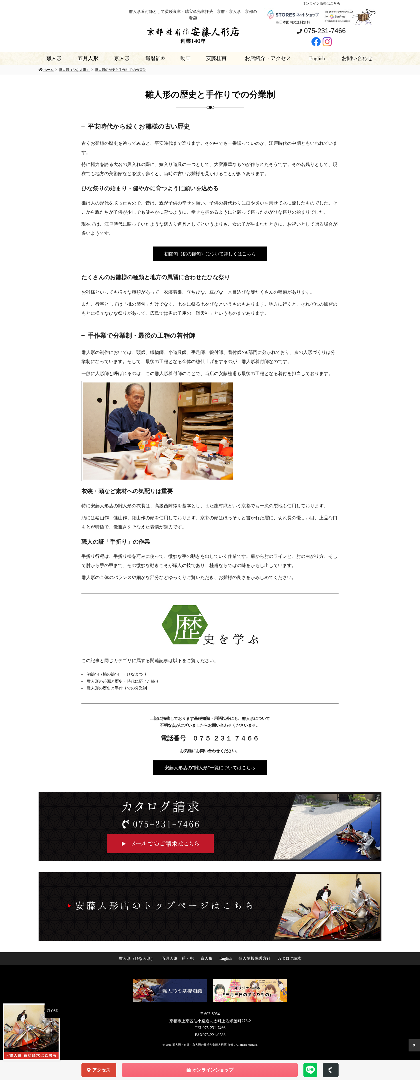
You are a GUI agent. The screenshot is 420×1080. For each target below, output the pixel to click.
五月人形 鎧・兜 (178, 958)
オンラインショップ (212, 1069)
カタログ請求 (289, 958)
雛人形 (54, 58)
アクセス (101, 1069)
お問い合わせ (357, 58)
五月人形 (88, 58)
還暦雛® (155, 58)
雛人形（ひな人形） (137, 958)
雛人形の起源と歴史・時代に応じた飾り (123, 681)
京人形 (122, 58)
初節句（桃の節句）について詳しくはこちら (210, 253)
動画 (185, 58)
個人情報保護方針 (255, 958)
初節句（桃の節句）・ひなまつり (117, 674)
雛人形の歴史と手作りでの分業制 (117, 688)
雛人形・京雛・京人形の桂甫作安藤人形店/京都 (203, 1044)
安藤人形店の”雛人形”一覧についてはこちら (210, 767)
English (317, 58)
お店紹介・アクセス (268, 58)
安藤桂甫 (216, 58)
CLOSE (52, 1011)
